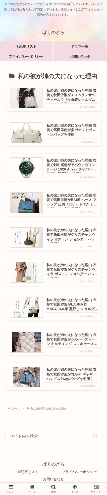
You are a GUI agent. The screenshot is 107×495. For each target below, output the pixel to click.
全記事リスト (27, 472)
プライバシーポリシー (79, 472)
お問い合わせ (53, 479)
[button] (95, 436)
